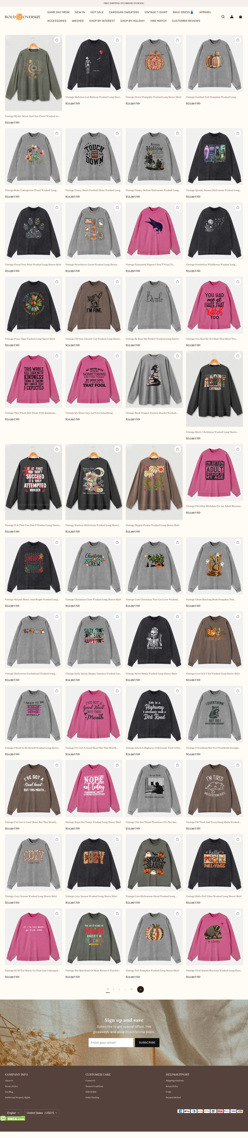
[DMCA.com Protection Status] (12, 1119)
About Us (9, 1080)
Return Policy (172, 1086)
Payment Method (173, 1097)
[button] (223, 16)
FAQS (168, 1092)
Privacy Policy (11, 1086)
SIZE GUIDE (91, 1092)
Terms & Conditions (94, 1086)
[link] (102, 21)
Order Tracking (92, 1097)
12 (131, 989)
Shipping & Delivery (175, 1080)
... (125, 989)
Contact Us (90, 1080)
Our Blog (9, 1092)
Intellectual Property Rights (17, 1097)
